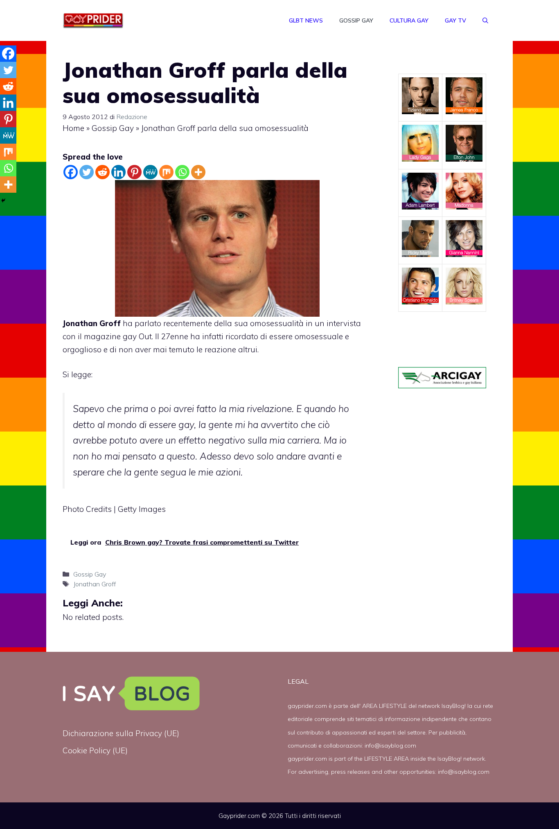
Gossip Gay (356, 20)
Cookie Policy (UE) (95, 750)
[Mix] (166, 172)
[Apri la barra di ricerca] (485, 20)
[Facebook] (70, 172)
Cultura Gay (409, 20)
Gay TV (455, 20)
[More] (198, 172)
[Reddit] (102, 172)
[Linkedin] (118, 172)
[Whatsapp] (182, 172)
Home (73, 128)
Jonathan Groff (94, 584)
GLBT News (306, 20)
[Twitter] (86, 172)
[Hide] (3, 200)
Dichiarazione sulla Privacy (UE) (121, 733)
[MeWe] (150, 172)
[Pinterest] (134, 172)
